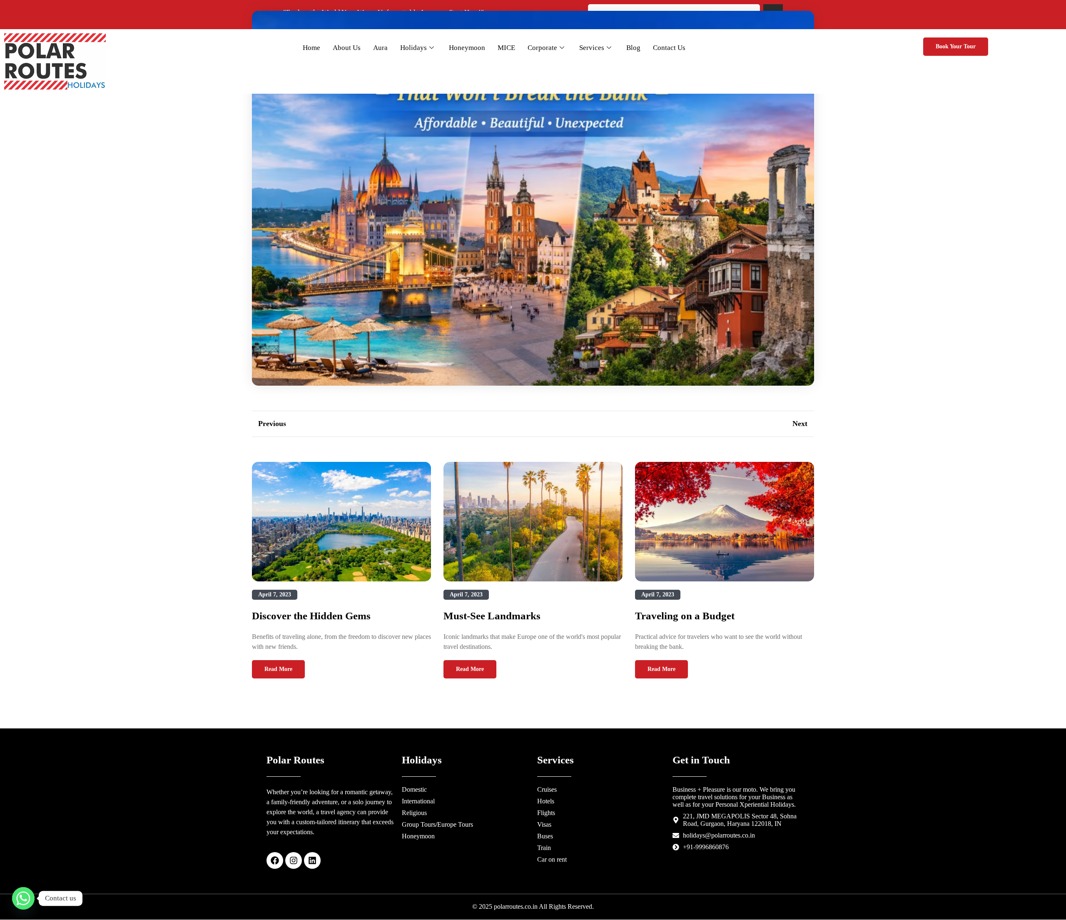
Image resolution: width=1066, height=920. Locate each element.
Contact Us (669, 48)
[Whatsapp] (23, 898)
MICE (506, 48)
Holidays (413, 48)
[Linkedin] (312, 860)
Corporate (542, 48)
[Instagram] (293, 860)
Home (311, 48)
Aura (380, 48)
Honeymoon (467, 48)
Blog (633, 48)
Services (591, 48)
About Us (347, 48)
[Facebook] (274, 860)
